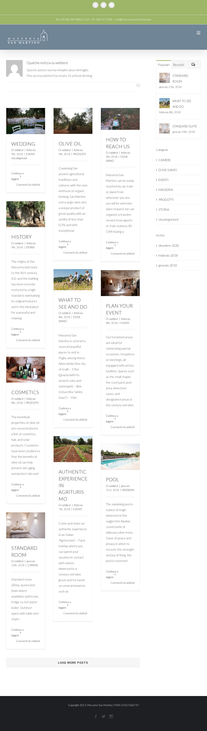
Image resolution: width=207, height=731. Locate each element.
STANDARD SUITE (184, 126)
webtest (19, 150)
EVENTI (30, 154)
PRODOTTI (79, 154)
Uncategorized (19, 158)
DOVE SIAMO (167, 170)
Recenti (178, 65)
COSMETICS (25, 392)
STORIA (30, 247)
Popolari (163, 65)
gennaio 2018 (167, 265)
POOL (112, 479)
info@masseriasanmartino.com (133, 19)
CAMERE (32, 565)
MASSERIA (128, 490)
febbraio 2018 (168, 255)
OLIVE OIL (70, 143)
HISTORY (21, 237)
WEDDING (23, 144)
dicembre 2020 (168, 245)
